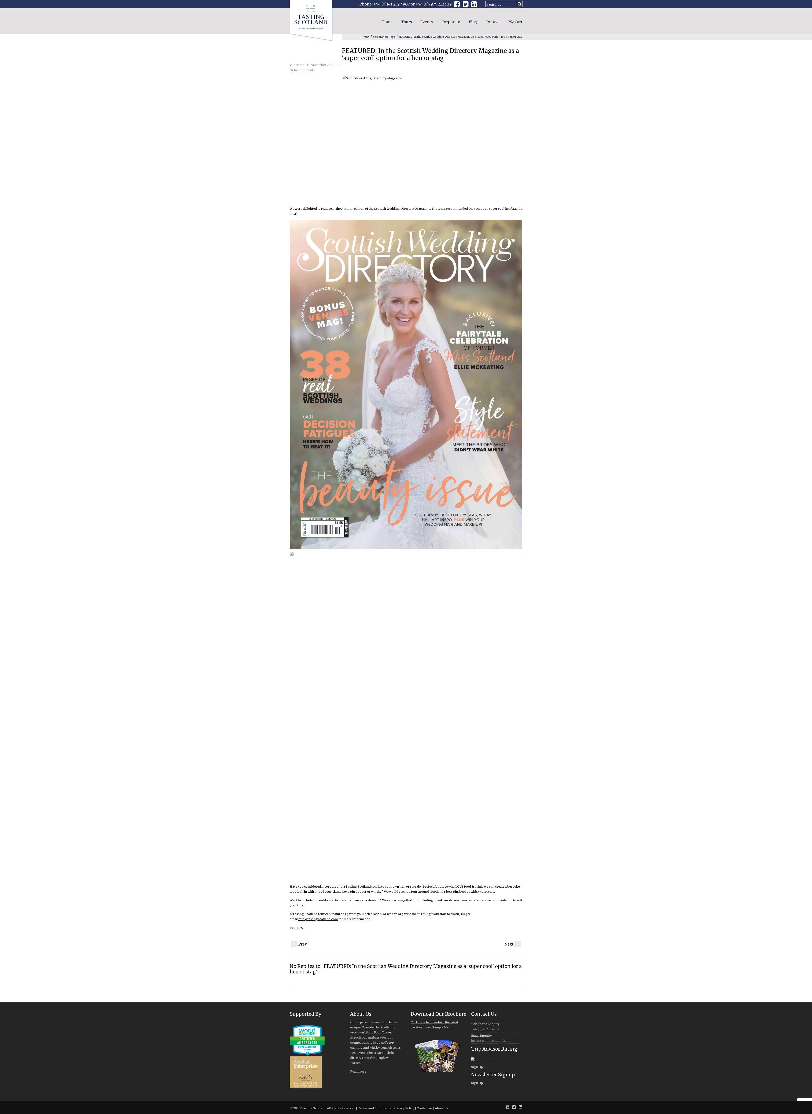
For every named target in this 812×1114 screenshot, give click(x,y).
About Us (441, 1108)
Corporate (451, 22)
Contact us (424, 1108)
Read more (358, 1071)
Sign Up (477, 1067)
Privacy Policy (403, 1108)
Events (426, 22)
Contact (493, 22)
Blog (473, 22)
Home (387, 22)
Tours (406, 22)
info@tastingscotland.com (318, 919)
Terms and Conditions (374, 1108)
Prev (300, 944)
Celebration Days (384, 36)
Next (512, 944)
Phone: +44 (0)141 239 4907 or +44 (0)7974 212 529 (405, 4)
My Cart (515, 22)
